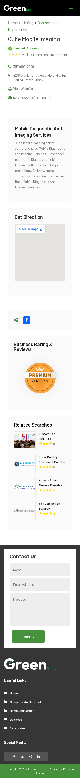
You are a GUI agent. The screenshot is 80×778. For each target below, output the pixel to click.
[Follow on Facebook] (14, 756)
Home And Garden (22, 710)
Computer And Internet (25, 702)
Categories (17, 728)
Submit (28, 636)
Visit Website (23, 88)
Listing (27, 22)
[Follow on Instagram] (30, 756)
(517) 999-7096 (23, 66)
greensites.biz (39, 769)
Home (13, 22)
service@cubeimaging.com (33, 97)
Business (16, 719)
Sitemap (40, 773)
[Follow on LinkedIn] (38, 756)
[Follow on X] (22, 756)
